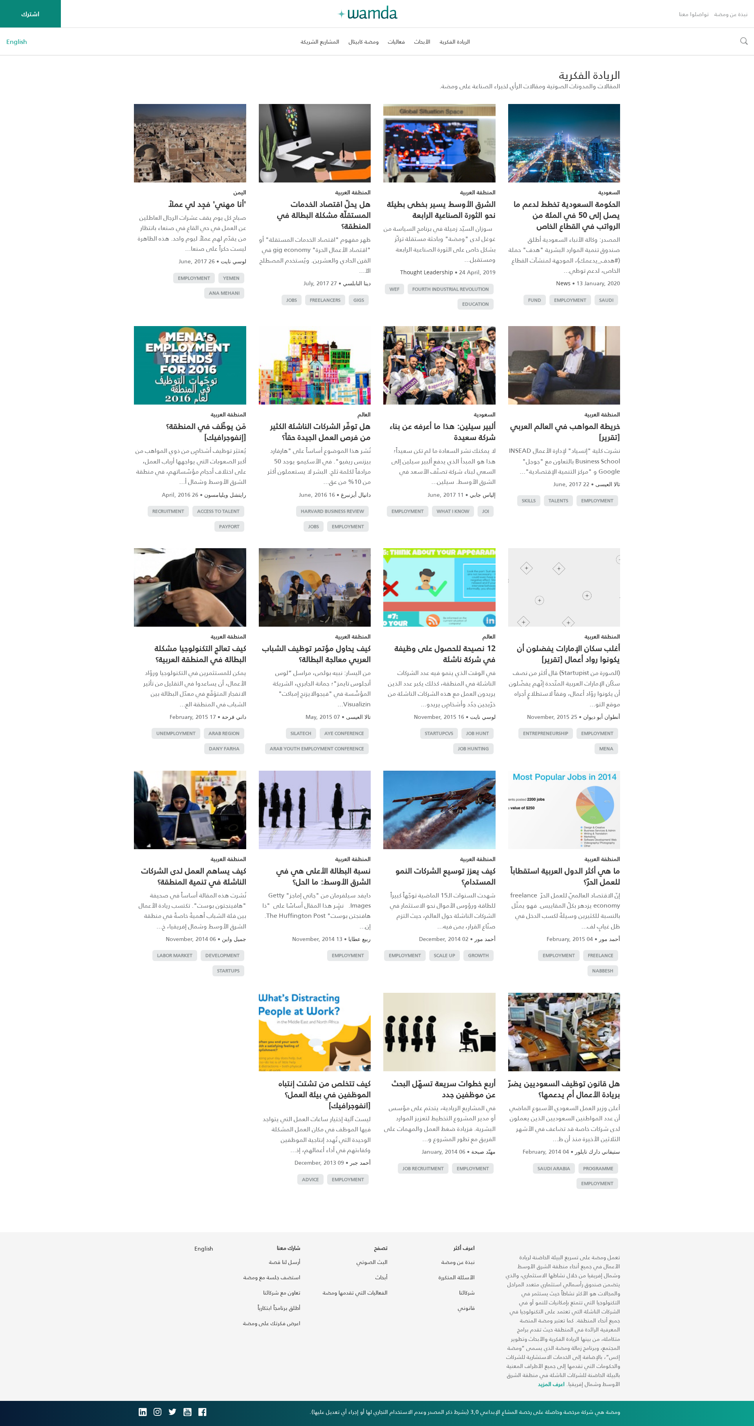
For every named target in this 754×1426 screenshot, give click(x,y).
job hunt (477, 733)
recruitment (168, 511)
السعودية (609, 192)
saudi (606, 300)
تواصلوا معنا (694, 14)
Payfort (229, 526)
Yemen (231, 278)
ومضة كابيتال (364, 41)
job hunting (473, 748)
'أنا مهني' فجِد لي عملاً (207, 203)
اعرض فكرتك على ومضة (271, 1323)
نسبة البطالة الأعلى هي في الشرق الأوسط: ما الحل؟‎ (323, 876)
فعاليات (396, 41)
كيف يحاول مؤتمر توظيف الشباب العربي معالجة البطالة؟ (316, 653)
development (222, 955)
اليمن (240, 192)
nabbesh (602, 970)
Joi (485, 511)
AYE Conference (344, 733)
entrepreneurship (545, 733)
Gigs (358, 300)
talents (558, 500)
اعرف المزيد (551, 1384)
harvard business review (332, 511)
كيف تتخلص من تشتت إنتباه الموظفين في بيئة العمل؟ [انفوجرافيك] (325, 1094)
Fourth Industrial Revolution (450, 289)
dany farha (224, 748)
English (16, 41)
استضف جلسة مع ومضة (271, 1277)
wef (394, 289)
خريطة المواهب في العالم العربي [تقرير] (565, 431)
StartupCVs (439, 733)
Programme (598, 1168)
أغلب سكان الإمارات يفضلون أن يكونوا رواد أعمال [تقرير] (568, 653)
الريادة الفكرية (455, 41)
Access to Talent (218, 511)
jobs (291, 300)
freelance (600, 955)
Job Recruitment (423, 1168)
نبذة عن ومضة (731, 14)
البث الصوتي (372, 1261)
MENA (606, 748)
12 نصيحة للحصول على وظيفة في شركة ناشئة (445, 653)
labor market (174, 955)
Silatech (301, 733)
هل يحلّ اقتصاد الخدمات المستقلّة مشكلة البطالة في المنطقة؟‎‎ (324, 214)
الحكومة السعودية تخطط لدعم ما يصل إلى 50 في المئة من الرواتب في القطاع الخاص (567, 214)
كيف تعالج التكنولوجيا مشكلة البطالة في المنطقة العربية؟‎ (200, 653)
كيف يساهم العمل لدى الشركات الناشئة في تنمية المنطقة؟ (193, 876)
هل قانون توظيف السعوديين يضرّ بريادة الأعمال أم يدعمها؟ (564, 1088)
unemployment (176, 733)
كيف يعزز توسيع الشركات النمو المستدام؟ (445, 876)
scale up (444, 955)
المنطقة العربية (478, 192)
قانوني (466, 1307)
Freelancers (325, 300)
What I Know (453, 511)
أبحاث (381, 1277)
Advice (310, 1179)
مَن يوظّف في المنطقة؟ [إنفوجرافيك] (206, 431)
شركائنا (467, 1292)
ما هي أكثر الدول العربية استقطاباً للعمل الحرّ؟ (565, 876)
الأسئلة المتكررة (457, 1277)
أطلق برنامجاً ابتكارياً (279, 1307)
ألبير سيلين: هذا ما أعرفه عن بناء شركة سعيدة (443, 431)
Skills (529, 500)
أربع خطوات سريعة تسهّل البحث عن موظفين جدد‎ (444, 1088)
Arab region (224, 733)
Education (475, 303)
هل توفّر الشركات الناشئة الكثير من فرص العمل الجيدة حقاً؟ (320, 431)
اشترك (30, 13)
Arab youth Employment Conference (317, 748)
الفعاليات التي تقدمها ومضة (355, 1292)
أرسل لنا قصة (284, 1261)
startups (228, 970)
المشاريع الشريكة (320, 41)
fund (534, 300)
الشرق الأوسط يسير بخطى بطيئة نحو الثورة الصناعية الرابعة (441, 209)
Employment (570, 300)
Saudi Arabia (554, 1168)
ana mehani (224, 292)
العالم (364, 414)
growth (478, 955)
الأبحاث (422, 41)
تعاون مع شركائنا (281, 1292)
